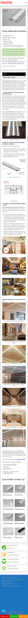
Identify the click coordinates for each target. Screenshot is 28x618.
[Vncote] (9, 2)
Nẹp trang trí (19, 611)
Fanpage (13, 53)
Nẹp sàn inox (13, 612)
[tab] (14, 74)
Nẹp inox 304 (21, 612)
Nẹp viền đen (18, 537)
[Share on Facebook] (5, 66)
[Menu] (27, 2)
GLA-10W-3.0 (18, 495)
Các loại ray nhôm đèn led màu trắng (8, 510)
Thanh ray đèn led (6, 28)
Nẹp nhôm (12, 611)
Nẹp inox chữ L (9, 613)
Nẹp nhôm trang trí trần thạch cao (13, 61)
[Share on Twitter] (7, 66)
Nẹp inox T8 (6, 612)
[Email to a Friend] (10, 66)
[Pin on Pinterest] (12, 66)
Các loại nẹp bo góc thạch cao (7, 538)
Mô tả (5, 74)
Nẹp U (15, 613)
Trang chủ (5, 616)
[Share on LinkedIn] (14, 66)
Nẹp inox (6, 611)
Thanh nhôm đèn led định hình (16, 63)
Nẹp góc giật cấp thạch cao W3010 (19, 524)
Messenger (24, 616)
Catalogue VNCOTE (20, 459)
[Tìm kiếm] (24, 3)
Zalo (20, 53)
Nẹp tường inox (10, 614)
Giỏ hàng (14, 616)
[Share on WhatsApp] (3, 66)
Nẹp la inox (19, 614)
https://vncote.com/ (8, 473)
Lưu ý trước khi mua (9, 77)
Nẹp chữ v (20, 613)
